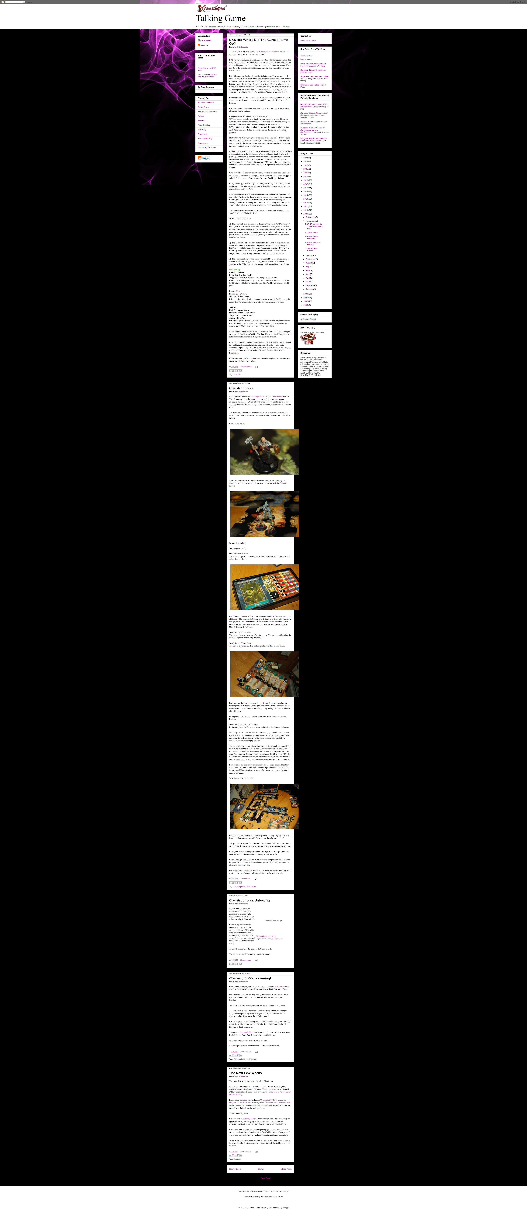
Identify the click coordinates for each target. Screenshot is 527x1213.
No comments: (246, 367)
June (308, 270)
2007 (305, 297)
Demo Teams (306, 59)
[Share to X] (235, 370)
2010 (305, 210)
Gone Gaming (204, 125)
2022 (305, 165)
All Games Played (308, 319)
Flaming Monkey (205, 138)
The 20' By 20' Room (207, 147)
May (308, 274)
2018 (305, 180)
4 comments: (245, 879)
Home (261, 1169)
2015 (305, 191)
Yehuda (201, 116)
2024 (305, 158)
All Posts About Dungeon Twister (314, 76)
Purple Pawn (203, 107)
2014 (305, 195)
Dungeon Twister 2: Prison (239, 1103)
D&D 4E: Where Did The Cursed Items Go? (314, 226)
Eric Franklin (205, 40)
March (309, 282)
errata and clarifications (312, 130)
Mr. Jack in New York (268, 1100)
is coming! (250, 978)
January (309, 289)
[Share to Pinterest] (240, 370)
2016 (305, 187)
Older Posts (286, 1169)
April (308, 278)
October (309, 255)
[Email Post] (256, 367)
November (310, 221)
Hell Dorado (251, 887)
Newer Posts (235, 1169)
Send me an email (308, 40)
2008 (305, 294)
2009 (305, 214)
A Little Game (306, 55)
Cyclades (243, 1100)
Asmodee (237, 1159)
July (308, 267)
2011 (305, 206)
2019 (305, 176)
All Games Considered (207, 111)
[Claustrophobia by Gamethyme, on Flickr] (264, 475)
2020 (305, 173)
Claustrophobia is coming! (312, 243)
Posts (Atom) (266, 1178)
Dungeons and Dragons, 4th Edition (274, 52)
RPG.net (201, 120)
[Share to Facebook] (238, 370)
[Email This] (230, 370)
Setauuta (204, 45)
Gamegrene (203, 143)
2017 (305, 184)
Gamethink (202, 134)
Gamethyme (278, 939)
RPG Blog (202, 129)
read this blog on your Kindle (207, 75)
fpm (270, 1208)
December (310, 217)
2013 (305, 199)
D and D (237, 375)
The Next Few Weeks (245, 1073)
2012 (305, 203)
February (310, 285)
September (311, 259)
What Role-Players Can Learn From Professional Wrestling (313, 65)
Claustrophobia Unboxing (249, 900)
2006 (305, 301)
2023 (305, 161)
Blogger (286, 1208)
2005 (305, 305)
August (309, 263)
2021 (305, 169)
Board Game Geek (206, 102)
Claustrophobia (241, 388)
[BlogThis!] (233, 370)
